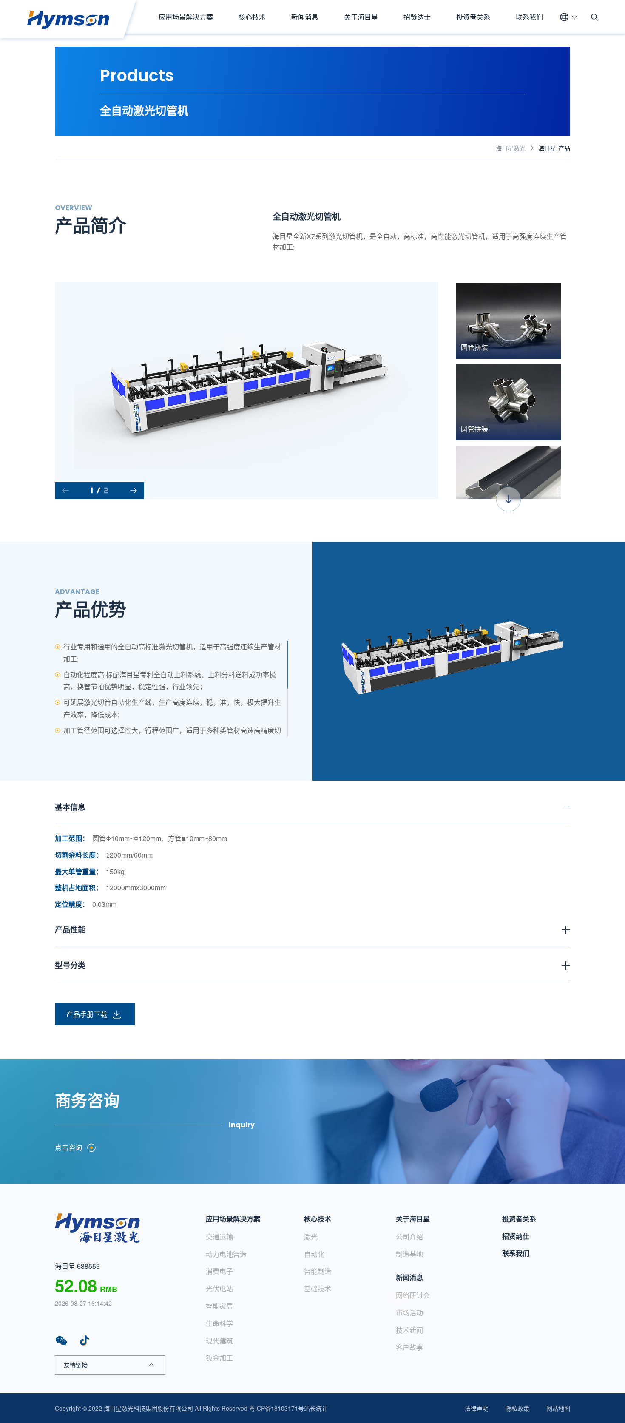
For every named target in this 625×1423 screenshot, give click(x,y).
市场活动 (409, 1313)
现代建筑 (219, 1341)
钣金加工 (219, 1358)
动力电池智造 (226, 1254)
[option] (247, 390)
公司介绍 (409, 1236)
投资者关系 (473, 17)
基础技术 (317, 1288)
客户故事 (409, 1347)
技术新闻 (409, 1330)
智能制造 (317, 1271)
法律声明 (477, 1408)
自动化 (314, 1254)
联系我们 (529, 17)
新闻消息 (304, 17)
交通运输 (219, 1236)
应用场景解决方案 (186, 17)
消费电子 (219, 1271)
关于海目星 (361, 17)
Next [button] (434, 390)
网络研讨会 (413, 1295)
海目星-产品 (554, 148)
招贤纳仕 (515, 1236)
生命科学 (219, 1323)
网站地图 (558, 1408)
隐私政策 (517, 1408)
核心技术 (252, 17)
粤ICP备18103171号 (276, 1408)
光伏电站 (219, 1288)
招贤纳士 (417, 17)
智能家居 (219, 1306)
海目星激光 (511, 148)
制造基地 (409, 1254)
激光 (311, 1236)
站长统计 (316, 1408)
